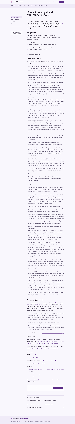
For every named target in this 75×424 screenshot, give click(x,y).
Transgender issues (21, 5)
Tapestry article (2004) (15, 19)
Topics (28, 5)
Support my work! (58, 388)
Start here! (33, 2)
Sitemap (31, 421)
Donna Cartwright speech (33, 380)
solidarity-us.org (36, 366)
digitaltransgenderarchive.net (47, 361)
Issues (45, 2)
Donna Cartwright (33, 358)
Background (13, 15)
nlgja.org (32, 355)
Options (37, 2)
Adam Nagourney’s (49, 84)
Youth (41, 2)
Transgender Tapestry (37, 304)
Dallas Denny (34, 303)
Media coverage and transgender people (39, 5)
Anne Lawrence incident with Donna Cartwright (53, 333)
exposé (44, 303)
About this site (26, 421)
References (13, 21)
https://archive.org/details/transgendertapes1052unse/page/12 (43, 348)
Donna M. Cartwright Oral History (36, 363)
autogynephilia (53, 303)
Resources (13, 23)
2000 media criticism (15, 17)
